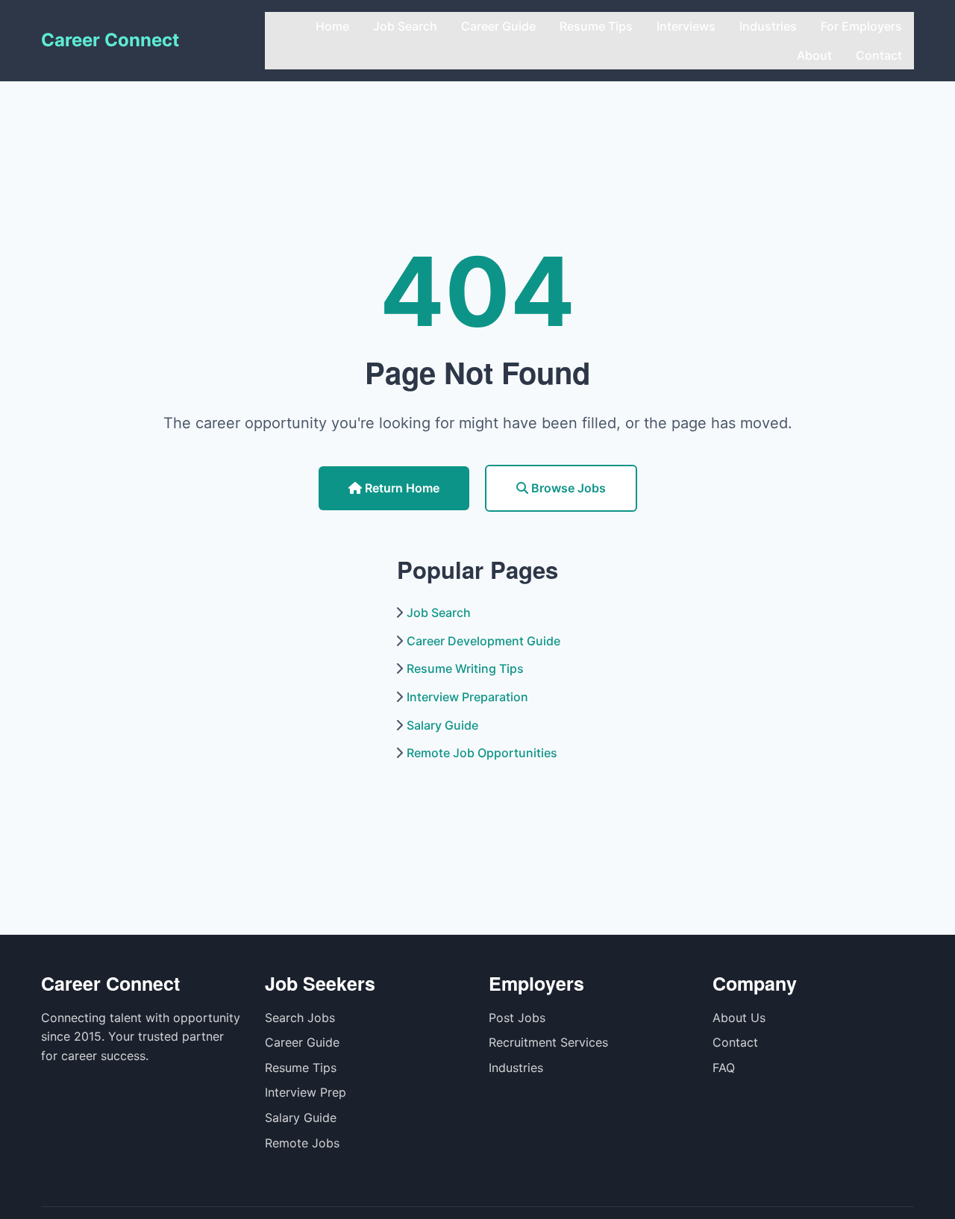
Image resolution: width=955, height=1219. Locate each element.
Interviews (686, 26)
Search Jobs (300, 1017)
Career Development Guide (483, 640)
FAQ (724, 1067)
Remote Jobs (302, 1142)
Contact (879, 55)
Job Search (405, 26)
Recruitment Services (548, 1042)
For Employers (861, 26)
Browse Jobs (567, 487)
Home (332, 26)
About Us (739, 1017)
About (814, 55)
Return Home (400, 487)
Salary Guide (442, 725)
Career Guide (498, 26)
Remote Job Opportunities (482, 752)
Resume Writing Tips (465, 668)
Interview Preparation (467, 696)
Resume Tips (596, 26)
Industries (768, 26)
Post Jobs (517, 1017)
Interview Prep (305, 1092)
